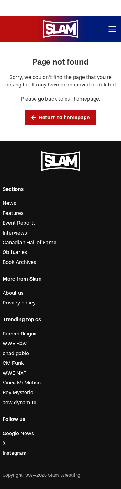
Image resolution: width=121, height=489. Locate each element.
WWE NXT (14, 373)
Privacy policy (19, 303)
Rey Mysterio (18, 392)
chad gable (16, 353)
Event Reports (19, 223)
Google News (18, 433)
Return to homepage (64, 118)
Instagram (15, 453)
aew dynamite (19, 402)
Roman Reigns (19, 334)
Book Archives (19, 262)
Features (13, 213)
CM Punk (13, 363)
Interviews (15, 233)
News (9, 203)
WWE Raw (15, 343)
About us (13, 293)
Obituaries (15, 252)
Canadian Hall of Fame (29, 242)
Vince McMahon (22, 383)
